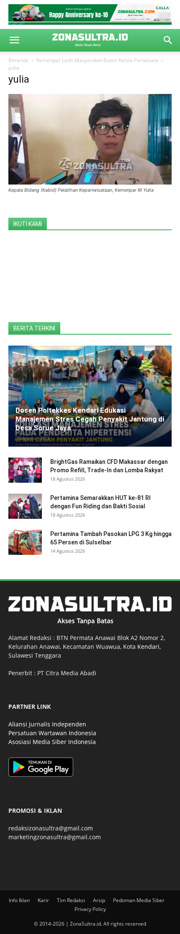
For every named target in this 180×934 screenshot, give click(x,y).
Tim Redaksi (71, 900)
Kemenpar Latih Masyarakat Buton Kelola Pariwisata (97, 60)
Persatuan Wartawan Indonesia (52, 733)
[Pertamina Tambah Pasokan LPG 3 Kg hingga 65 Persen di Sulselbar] (25, 542)
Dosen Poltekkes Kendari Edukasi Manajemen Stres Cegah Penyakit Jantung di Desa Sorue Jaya (89, 419)
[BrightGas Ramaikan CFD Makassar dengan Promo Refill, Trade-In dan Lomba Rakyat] (25, 470)
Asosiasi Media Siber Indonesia (52, 742)
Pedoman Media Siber (139, 900)
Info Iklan (19, 900)
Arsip (99, 900)
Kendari (148, 646)
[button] (14, 40)
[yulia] (90, 182)
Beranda (18, 60)
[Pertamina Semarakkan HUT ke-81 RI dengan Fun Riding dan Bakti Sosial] (25, 506)
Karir (43, 900)
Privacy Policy (90, 909)
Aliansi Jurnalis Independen (47, 724)
